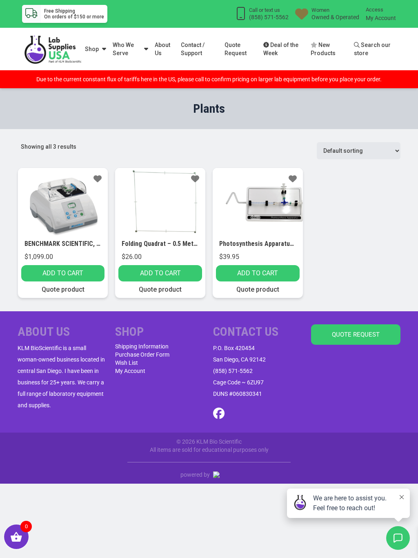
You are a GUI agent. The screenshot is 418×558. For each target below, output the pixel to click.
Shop (92, 49)
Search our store (372, 49)
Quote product (63, 289)
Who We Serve (123, 49)
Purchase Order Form (142, 354)
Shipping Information (142, 346)
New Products (323, 49)
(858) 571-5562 (233, 371)
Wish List (126, 362)
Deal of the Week (280, 49)
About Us (162, 49)
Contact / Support (193, 49)
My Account (381, 18)
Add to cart (62, 273)
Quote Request (236, 49)
